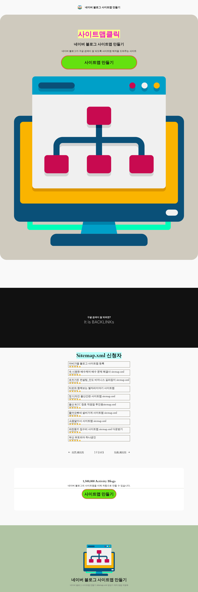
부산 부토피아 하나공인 (82, 437)
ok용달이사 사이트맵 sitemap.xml (87, 421)
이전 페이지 (76, 452)
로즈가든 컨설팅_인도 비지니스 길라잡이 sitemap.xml (99, 380)
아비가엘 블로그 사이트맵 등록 (86, 363)
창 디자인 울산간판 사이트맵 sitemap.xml (92, 396)
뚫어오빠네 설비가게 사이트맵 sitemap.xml (93, 412)
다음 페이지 (122, 452)
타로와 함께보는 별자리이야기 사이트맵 (91, 388)
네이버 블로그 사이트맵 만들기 (102, 7)
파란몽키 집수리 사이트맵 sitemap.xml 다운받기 (96, 429)
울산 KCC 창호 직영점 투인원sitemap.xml (92, 404)
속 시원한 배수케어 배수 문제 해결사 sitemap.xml (96, 371)
